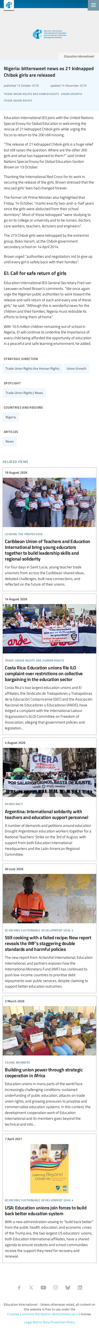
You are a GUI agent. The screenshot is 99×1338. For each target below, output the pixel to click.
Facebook (19, 1288)
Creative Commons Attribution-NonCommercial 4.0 (43, 1314)
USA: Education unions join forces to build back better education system (49, 1198)
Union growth (76, 368)
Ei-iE (7, 5)
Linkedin (80, 1288)
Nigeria (11, 417)
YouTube (43, 1288)
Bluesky (68, 1288)
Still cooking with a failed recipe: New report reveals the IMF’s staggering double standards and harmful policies (49, 928)
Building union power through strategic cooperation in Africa (49, 1062)
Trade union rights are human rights (32, 368)
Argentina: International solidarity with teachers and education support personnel (49, 799)
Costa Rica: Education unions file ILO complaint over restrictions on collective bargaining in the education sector (49, 663)
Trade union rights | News (24, 392)
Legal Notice (33, 1322)
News (10, 441)
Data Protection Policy (59, 1322)
